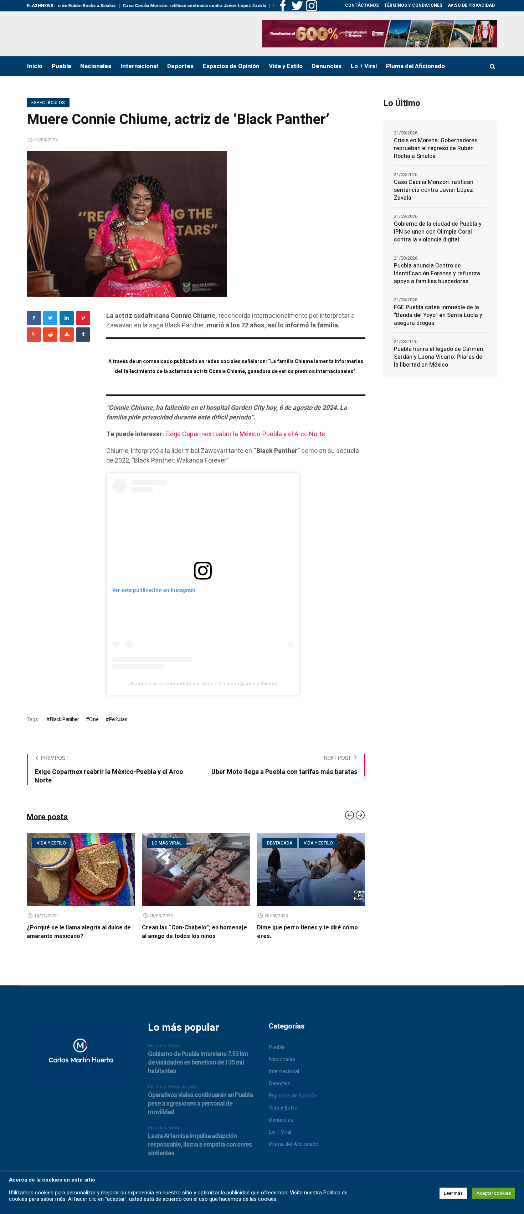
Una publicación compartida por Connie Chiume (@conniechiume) (203, 683)
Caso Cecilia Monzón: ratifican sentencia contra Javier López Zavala (165, 5)
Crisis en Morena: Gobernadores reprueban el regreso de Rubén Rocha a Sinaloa (435, 148)
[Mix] (67, 334)
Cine (93, 719)
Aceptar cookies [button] (494, 1193)
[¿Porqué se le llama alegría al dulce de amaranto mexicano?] (81, 869)
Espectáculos (48, 103)
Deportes (280, 1083)
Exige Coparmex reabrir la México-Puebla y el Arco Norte (245, 434)
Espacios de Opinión (293, 1096)
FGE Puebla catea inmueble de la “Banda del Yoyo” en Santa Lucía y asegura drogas (438, 315)
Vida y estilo (51, 843)
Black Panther (64, 719)
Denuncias (281, 1120)
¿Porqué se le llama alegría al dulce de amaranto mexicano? (79, 931)
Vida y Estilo (283, 1108)
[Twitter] (50, 318)
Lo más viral (167, 843)
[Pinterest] (83, 318)
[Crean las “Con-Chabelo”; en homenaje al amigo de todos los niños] (196, 869)
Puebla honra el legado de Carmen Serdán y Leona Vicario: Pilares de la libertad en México (438, 357)
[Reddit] (50, 334)
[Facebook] (34, 318)
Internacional (284, 1071)
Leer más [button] (453, 1193)
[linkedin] (67, 318)
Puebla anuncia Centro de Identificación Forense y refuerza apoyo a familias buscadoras (437, 273)
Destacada (280, 843)
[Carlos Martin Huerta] (80, 1055)
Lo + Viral (280, 1132)
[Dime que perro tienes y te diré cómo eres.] (311, 869)
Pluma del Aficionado (294, 1144)
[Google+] (34, 334)
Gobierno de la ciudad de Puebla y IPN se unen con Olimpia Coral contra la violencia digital (438, 232)
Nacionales (282, 1059)
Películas (118, 719)
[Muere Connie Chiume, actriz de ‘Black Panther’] (127, 223)
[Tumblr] (83, 334)
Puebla (277, 1047)
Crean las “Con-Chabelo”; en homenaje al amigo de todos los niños (194, 931)
